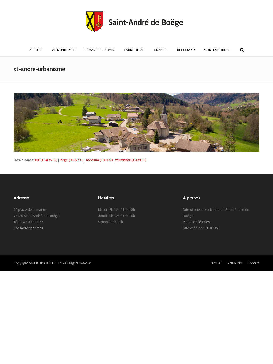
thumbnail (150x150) (130, 159)
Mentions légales (196, 221)
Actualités (235, 263)
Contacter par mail (28, 227)
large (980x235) (72, 159)
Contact (253, 263)
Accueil (216, 263)
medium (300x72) (99, 159)
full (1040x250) (46, 159)
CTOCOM (211, 227)
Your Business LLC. (42, 263)
